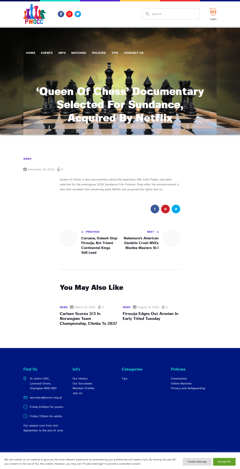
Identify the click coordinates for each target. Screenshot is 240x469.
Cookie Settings (197, 462)
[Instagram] (69, 14)
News (27, 159)
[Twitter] (78, 14)
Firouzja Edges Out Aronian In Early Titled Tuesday (150, 316)
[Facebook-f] (61, 14)
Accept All (224, 462)
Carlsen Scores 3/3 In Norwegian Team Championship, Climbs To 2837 (88, 319)
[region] (120, 460)
